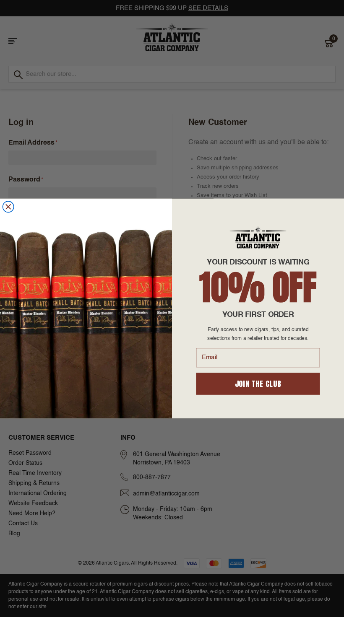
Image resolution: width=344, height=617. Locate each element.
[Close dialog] (8, 206)
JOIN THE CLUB (258, 383)
